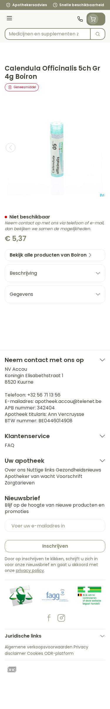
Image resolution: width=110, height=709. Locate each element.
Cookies (35, 653)
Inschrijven (55, 546)
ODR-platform (59, 653)
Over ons (15, 470)
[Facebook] (49, 618)
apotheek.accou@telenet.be (68, 401)
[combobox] (48, 34)
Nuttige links (41, 470)
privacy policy (30, 570)
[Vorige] (10, 147)
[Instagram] (61, 618)
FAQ (9, 445)
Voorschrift (69, 476)
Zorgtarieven (20, 482)
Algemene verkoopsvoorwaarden (38, 647)
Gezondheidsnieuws (78, 470)
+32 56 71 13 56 (43, 395)
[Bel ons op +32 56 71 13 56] (80, 19)
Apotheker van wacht (30, 476)
